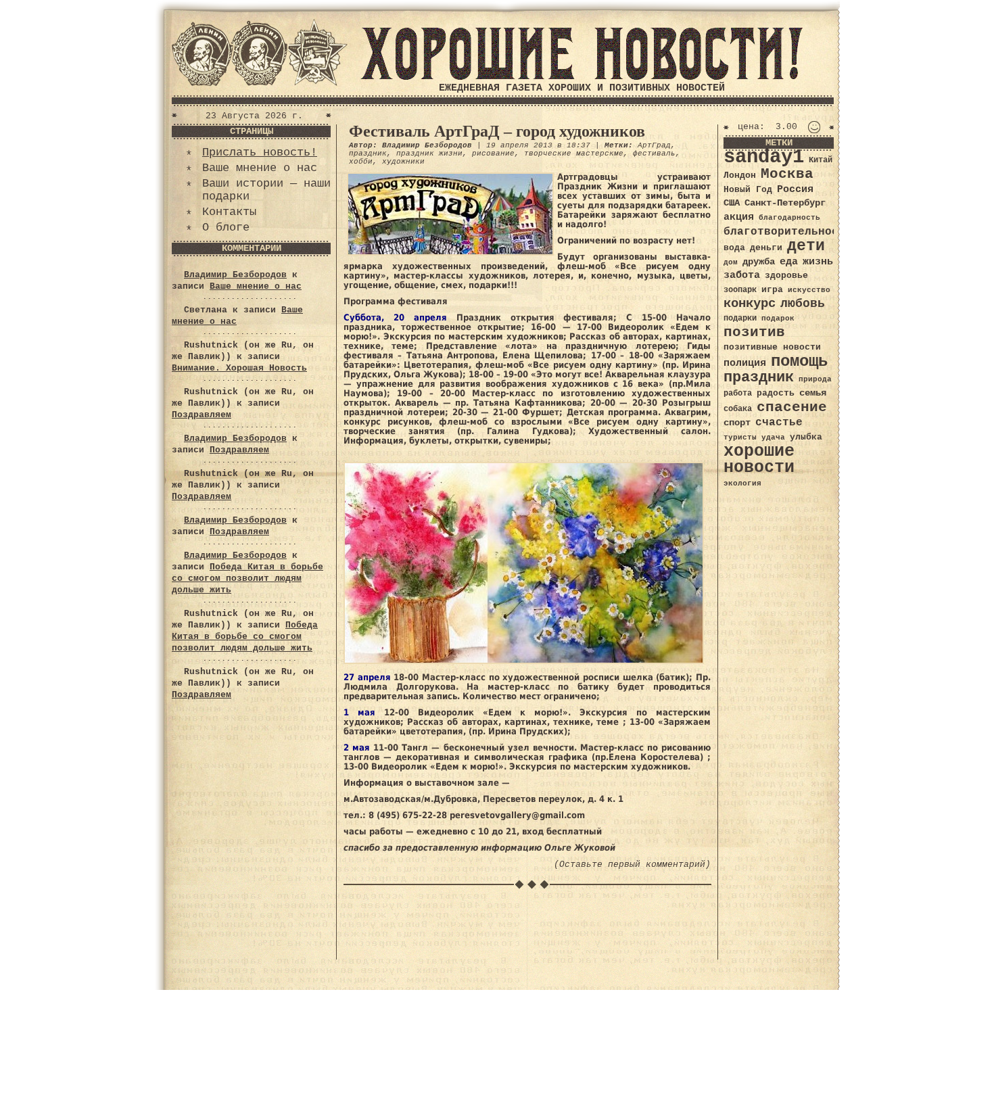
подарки (740, 318)
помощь (799, 361)
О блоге (226, 227)
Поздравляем (201, 415)
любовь (802, 303)
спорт (737, 422)
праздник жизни (429, 153)
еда (789, 261)
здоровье (786, 275)
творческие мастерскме (573, 153)
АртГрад (654, 145)
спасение (792, 407)
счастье (779, 422)
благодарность (789, 218)
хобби (361, 162)
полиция (745, 363)
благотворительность (788, 231)
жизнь (818, 262)
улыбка (806, 437)
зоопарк (740, 290)
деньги (766, 248)
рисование (493, 153)
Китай (820, 160)
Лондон (740, 175)
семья (812, 392)
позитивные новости (772, 347)
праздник (368, 153)
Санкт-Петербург (785, 203)
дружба (758, 261)
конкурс (750, 304)
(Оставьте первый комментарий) (632, 864)
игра (772, 290)
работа (738, 393)
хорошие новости (759, 459)
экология (742, 483)
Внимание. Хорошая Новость (239, 368)
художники (403, 162)
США (732, 202)
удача (773, 437)
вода (734, 248)
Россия (795, 189)
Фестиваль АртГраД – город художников (497, 131)
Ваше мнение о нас (259, 168)
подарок (778, 318)
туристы (740, 437)
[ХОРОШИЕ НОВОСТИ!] (581, 77)
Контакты (229, 212)
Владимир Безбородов (235, 275)
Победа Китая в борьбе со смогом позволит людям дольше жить (247, 578)
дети (806, 246)
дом (731, 262)
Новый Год (748, 190)
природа (815, 379)
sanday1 (764, 157)
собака (738, 409)
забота (742, 275)
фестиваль (654, 153)
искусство (809, 290)
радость (776, 393)
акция (739, 217)
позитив (754, 332)
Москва (787, 174)
